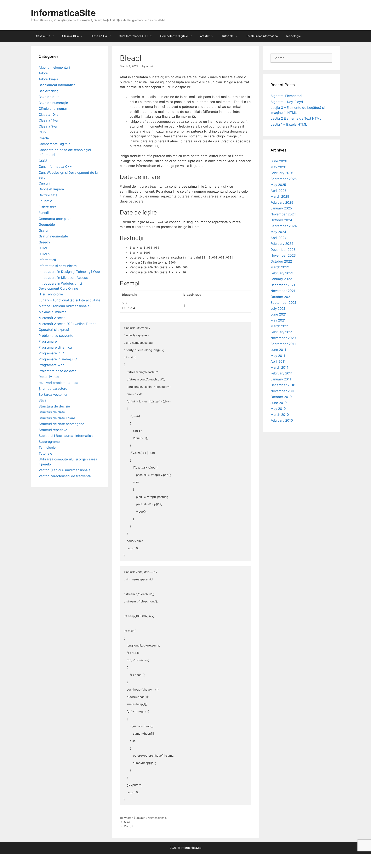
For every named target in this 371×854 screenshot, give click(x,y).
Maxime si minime (52, 312)
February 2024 (282, 244)
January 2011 (281, 379)
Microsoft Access (52, 318)
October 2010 (281, 397)
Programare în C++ (53, 353)
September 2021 (283, 303)
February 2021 (282, 332)
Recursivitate (49, 377)
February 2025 (282, 202)
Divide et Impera (51, 189)
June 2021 (279, 314)
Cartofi (128, 826)
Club (42, 132)
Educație (45, 201)
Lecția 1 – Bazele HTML (289, 124)
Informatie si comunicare (58, 266)
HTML (43, 248)
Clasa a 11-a (99, 36)
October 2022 (281, 261)
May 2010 (278, 409)
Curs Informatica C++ (133, 36)
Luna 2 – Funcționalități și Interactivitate (69, 300)
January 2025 (281, 208)
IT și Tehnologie (51, 294)
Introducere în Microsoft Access (63, 278)
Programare (48, 341)
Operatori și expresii (54, 330)
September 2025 (284, 179)
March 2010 (280, 415)
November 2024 (283, 214)
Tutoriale (227, 36)
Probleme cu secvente (56, 336)
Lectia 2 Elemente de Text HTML (296, 118)
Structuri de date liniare (57, 418)
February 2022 (282, 273)
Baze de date (49, 97)
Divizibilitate (48, 195)
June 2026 (279, 161)
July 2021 (278, 308)
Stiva (42, 400)
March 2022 (280, 267)
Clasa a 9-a (42, 36)
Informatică (47, 260)
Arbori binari (48, 79)
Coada (44, 138)
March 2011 (279, 367)
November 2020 (283, 338)
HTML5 (44, 254)
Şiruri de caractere (53, 388)
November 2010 (283, 391)
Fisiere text (47, 207)
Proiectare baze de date (57, 371)
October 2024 (281, 220)
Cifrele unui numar (53, 109)
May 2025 (278, 185)
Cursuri (44, 183)
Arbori (43, 73)
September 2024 (284, 226)
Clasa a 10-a (70, 36)
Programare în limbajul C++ (60, 359)
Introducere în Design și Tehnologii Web (69, 272)
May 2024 (278, 232)
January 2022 (281, 279)
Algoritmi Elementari (286, 96)
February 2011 (281, 373)
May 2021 (278, 320)
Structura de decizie (54, 406)
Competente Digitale (54, 144)
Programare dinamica (55, 347)
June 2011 (278, 350)
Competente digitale (174, 36)
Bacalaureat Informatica (262, 36)
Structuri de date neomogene (61, 424)
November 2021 (283, 291)
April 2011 (278, 361)
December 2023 (283, 250)
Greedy (44, 242)
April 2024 (279, 238)
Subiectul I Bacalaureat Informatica (66, 436)
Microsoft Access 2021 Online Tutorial (68, 324)
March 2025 (280, 196)
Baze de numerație (53, 103)
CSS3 (43, 161)
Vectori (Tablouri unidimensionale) (146, 817)
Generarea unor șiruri (55, 219)
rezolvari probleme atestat (59, 383)
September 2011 (283, 344)
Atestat (204, 36)
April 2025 (278, 191)
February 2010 (282, 420)
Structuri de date (52, 412)
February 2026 (282, 173)
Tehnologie (293, 36)
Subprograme (49, 442)
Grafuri (44, 230)
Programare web (52, 365)
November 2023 (283, 255)
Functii (44, 213)
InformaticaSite (63, 13)
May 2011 (278, 356)
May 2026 (278, 167)
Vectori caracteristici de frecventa (65, 476)
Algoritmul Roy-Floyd (287, 102)
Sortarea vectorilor (53, 394)
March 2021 (280, 326)
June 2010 (279, 403)
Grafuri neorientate (53, 236)
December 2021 (283, 285)
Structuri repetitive (53, 430)
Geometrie (47, 224)
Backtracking (49, 91)
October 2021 (281, 297)
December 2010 (283, 385)
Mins (127, 822)
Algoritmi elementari (54, 67)
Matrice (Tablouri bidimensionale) (65, 306)
